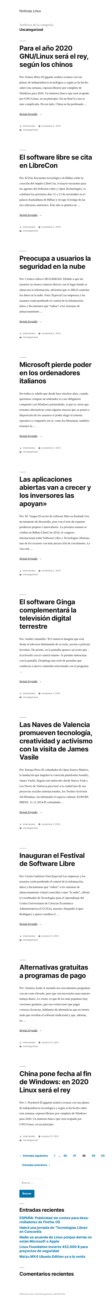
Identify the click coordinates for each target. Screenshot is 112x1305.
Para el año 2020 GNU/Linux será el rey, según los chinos (53, 56)
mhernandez (29, 126)
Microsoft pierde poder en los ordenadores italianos (55, 372)
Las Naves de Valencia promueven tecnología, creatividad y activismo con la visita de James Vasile (55, 740)
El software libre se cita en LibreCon (55, 161)
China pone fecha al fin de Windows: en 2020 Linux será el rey (55, 1082)
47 (74, 1155)
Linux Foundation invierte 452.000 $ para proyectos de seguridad (53, 1249)
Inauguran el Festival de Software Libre (52, 859)
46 (65, 1155)
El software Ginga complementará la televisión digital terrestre (47, 614)
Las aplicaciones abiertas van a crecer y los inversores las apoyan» (55, 491)
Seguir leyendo (30, 114)
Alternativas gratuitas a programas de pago (53, 971)
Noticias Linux (30, 11)
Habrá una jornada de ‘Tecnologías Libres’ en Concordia (53, 1230)
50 (102, 1155)
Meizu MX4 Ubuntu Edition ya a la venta (52, 1256)
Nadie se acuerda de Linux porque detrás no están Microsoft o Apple (55, 1239)
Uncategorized (30, 129)
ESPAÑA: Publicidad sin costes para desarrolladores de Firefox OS (54, 1220)
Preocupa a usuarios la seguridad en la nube (55, 262)
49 (93, 1155)
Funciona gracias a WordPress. (50, 1294)
